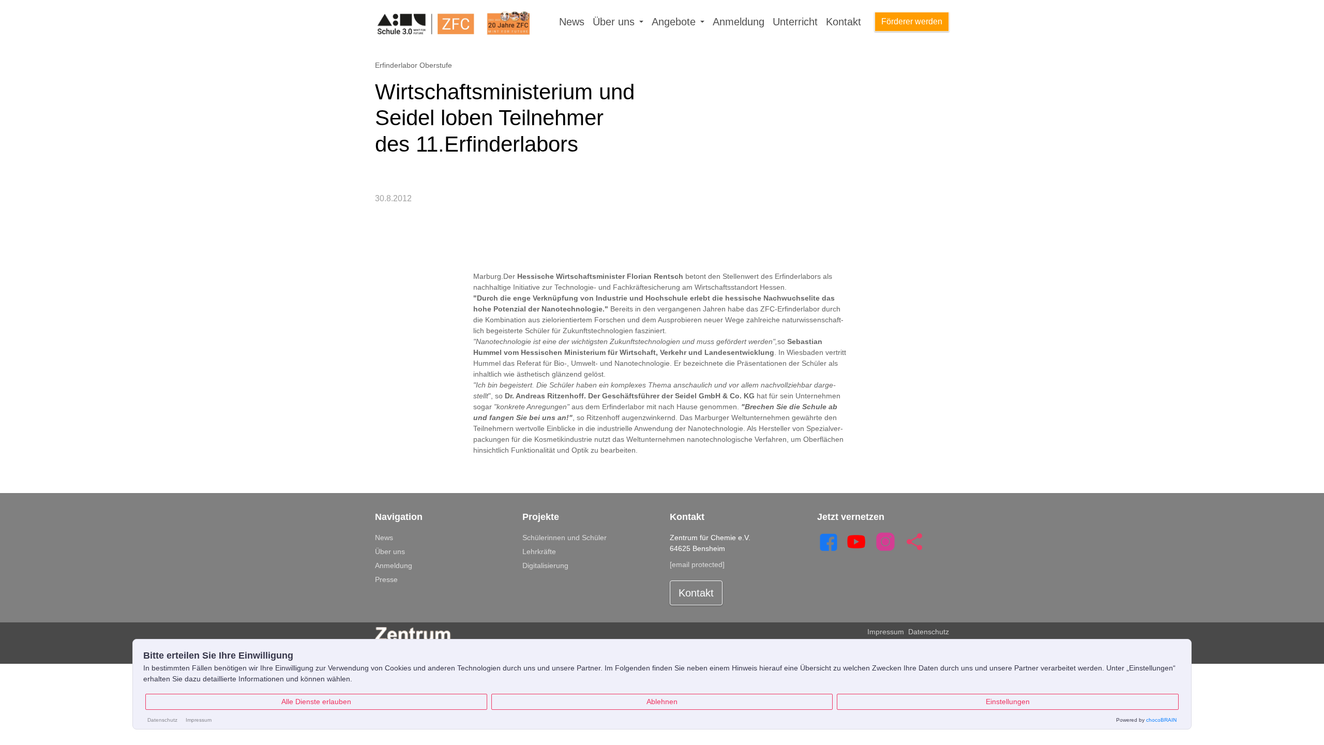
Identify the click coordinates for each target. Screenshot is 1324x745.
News (571, 21)
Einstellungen (1008, 701)
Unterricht (795, 21)
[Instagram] (885, 541)
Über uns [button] (615, 21)
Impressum (885, 632)
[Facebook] (827, 541)
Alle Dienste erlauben (316, 701)
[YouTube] (856, 541)
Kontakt (843, 21)
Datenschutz (928, 632)
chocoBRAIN (1161, 720)
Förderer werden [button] (911, 21)
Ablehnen (662, 701)
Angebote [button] (675, 21)
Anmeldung (738, 21)
